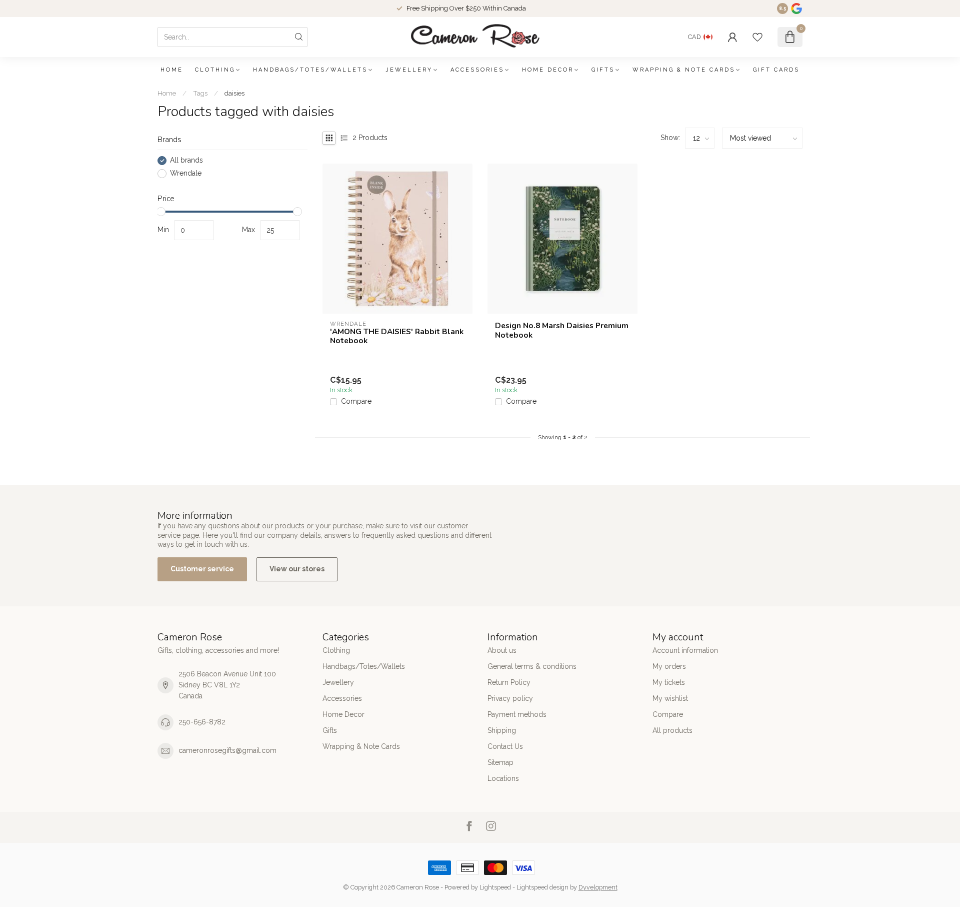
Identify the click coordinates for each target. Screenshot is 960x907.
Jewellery (409, 70)
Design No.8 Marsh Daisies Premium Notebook (561, 330)
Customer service (202, 569)
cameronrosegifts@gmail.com (227, 750)
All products (672, 730)
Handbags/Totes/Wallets (310, 70)
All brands (186, 160)
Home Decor (548, 70)
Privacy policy (510, 698)
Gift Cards (776, 70)
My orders (669, 666)
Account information (685, 650)
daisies (234, 93)
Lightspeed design (542, 887)
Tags (200, 93)
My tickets (668, 682)
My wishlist (670, 698)
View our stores (297, 569)
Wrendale (186, 173)
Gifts (603, 70)
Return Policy (509, 682)
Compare (356, 401)
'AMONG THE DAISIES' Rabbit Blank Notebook (397, 336)
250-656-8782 (202, 722)
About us (502, 650)
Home (171, 70)
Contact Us (505, 746)
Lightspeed (495, 887)
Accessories (477, 70)
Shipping (502, 730)
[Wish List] (757, 37)
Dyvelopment (598, 887)
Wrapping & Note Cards (683, 70)
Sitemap (501, 762)
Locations (503, 778)
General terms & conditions (532, 666)
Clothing (215, 70)
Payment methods (517, 714)
